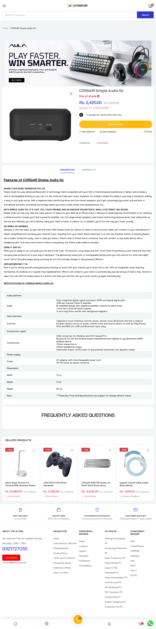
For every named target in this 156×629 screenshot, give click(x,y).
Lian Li (133, 570)
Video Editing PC (113, 562)
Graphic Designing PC (115, 601)
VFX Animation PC (114, 592)
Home (5, 28)
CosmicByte (85, 565)
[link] (34, 450)
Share (149, 131)
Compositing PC (113, 597)
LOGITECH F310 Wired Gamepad (54, 484)
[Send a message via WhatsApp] (150, 623)
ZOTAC (134, 575)
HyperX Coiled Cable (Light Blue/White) (134, 484)
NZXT (133, 565)
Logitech (83, 546)
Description (67, 169)
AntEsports (84, 560)
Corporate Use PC (114, 606)
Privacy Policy (60, 553)
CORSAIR (134, 551)
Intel (132, 560)
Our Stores (11, 557)
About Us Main (60, 572)
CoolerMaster (137, 546)
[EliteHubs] (77, 6)
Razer (82, 541)
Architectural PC (113, 582)
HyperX (82, 551)
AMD (132, 541)
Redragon (84, 555)
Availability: (84, 142)
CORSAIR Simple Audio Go (101, 90)
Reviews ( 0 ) (89, 169)
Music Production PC (115, 558)
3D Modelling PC (113, 587)
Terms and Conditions (64, 558)
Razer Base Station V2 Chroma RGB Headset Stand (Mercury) (20, 484)
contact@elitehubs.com (14, 562)
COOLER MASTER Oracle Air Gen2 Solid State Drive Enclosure (96, 484)
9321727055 (15, 549)
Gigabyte (134, 555)
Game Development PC (116, 577)
